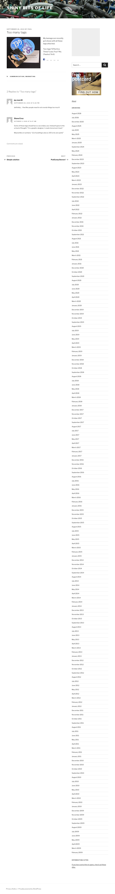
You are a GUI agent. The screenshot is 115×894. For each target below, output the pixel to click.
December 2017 (77, 410)
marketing (30, 76)
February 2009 (77, 852)
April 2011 (75, 744)
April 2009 (76, 844)
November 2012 (78, 664)
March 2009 (76, 848)
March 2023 (76, 180)
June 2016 (75, 485)
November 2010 (78, 765)
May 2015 (75, 539)
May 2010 (75, 790)
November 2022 (78, 193)
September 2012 (78, 673)
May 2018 (75, 389)
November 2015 (78, 514)
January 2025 (77, 142)
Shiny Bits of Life (30, 7)
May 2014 (75, 589)
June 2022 (75, 205)
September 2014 (78, 573)
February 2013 (77, 652)
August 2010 (76, 777)
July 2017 (75, 431)
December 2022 (78, 188)
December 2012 (77, 660)
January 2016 (77, 506)
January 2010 (77, 806)
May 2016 (75, 489)
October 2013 (77, 619)
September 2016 (78, 472)
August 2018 (76, 376)
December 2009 (78, 811)
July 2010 (75, 781)
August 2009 (76, 827)
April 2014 (75, 593)
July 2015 (75, 531)
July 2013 (75, 631)
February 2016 (77, 502)
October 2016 (77, 468)
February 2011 (77, 752)
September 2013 (78, 623)
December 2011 (77, 710)
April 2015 (75, 543)
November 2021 (78, 226)
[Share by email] (58, 61)
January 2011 (76, 756)
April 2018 (75, 393)
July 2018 (75, 381)
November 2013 (78, 614)
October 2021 (77, 230)
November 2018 (78, 364)
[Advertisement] (86, 42)
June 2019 (75, 335)
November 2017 (78, 414)
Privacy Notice (11, 889)
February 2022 (77, 214)
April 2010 (75, 794)
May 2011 (75, 740)
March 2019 (76, 347)
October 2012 (77, 669)
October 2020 (77, 272)
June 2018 (75, 385)
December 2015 (78, 510)
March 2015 (76, 548)
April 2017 (75, 443)
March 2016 (76, 497)
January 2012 (76, 706)
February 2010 (77, 802)
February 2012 (77, 702)
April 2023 (75, 176)
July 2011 (75, 731)
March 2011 (76, 748)
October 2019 (77, 318)
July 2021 (75, 243)
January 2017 (76, 456)
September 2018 (78, 372)
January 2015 (77, 556)
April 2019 (75, 343)
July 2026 (75, 117)
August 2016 (76, 477)
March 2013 (76, 648)
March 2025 (76, 138)
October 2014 (77, 568)
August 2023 (76, 168)
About (74, 101)
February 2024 (77, 155)
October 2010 (77, 769)
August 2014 (76, 577)
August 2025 (76, 126)
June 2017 (75, 435)
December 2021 (77, 222)
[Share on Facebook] (44, 59)
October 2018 (77, 368)
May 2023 (75, 172)
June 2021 (75, 247)
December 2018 (78, 360)
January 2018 (77, 406)
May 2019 (75, 339)
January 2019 (77, 355)
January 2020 (77, 305)
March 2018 (76, 397)
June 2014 (75, 585)
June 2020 (76, 289)
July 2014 (75, 581)
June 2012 (75, 685)
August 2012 (76, 677)
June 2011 (75, 735)
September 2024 (78, 147)
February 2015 (77, 552)
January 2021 (76, 264)
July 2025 (75, 130)
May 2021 (75, 251)
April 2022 (75, 209)
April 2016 (75, 493)
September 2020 (78, 276)
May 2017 (75, 439)
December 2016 (78, 460)
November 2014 (78, 564)
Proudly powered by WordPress (30, 889)
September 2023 (78, 163)
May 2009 (75, 840)
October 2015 (77, 518)
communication (17, 76)
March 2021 (76, 255)
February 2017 (77, 451)
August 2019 (76, 326)
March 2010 (76, 798)
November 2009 (78, 815)
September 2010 (78, 773)
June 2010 (75, 785)
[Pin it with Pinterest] (51, 61)
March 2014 (76, 598)
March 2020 (76, 301)
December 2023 (78, 159)
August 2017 (76, 426)
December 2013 (78, 610)
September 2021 (78, 234)
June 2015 (75, 535)
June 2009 (76, 836)
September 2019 (78, 322)
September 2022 (78, 197)
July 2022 (75, 201)
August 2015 (76, 527)
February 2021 (77, 259)
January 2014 (77, 606)
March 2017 (76, 447)
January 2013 (77, 656)
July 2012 (75, 681)
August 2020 (76, 280)
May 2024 (75, 151)
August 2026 (76, 113)
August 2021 (76, 239)
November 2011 (77, 715)
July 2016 (75, 481)
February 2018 (77, 401)
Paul (30, 29)
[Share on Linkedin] (54, 61)
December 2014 (78, 560)
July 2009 (75, 831)
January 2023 (77, 184)
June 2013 (75, 635)
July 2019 (75, 330)
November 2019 (78, 314)
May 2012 (75, 689)
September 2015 (78, 522)
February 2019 (77, 351)
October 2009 (77, 819)
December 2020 (78, 268)
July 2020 (75, 285)
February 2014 (77, 602)
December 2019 (78, 310)
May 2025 (75, 134)
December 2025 (78, 122)
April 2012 (75, 694)
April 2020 (75, 297)
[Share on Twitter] (47, 61)
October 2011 (77, 719)
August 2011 (76, 727)
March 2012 (76, 698)
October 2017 (77, 418)
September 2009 (78, 823)
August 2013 (76, 627)
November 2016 (78, 464)
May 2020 (75, 293)
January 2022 (77, 218)
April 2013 (75, 644)
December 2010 (78, 760)
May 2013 (75, 639)
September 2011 (78, 723)
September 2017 (78, 422)
